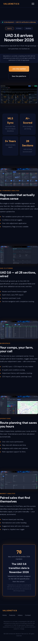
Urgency (9, 28)
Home (5, 615)
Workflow (28, 28)
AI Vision (18, 28)
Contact (28, 615)
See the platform (19, 76)
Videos (20, 615)
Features (12, 615)
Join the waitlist (19, 69)
